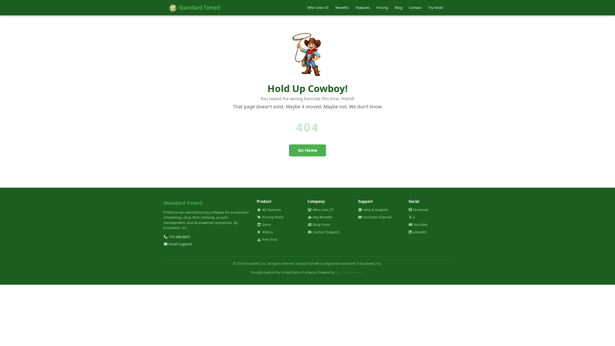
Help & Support (375, 209)
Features (363, 7)
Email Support (180, 243)
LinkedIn (419, 232)
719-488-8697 (179, 236)
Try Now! (435, 7)
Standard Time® (200, 7)
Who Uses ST (318, 7)
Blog (398, 7)
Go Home (307, 150)
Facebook (420, 209)
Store (266, 224)
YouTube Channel (377, 217)
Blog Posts (321, 224)
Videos (267, 232)
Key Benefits (322, 217)
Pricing (382, 7)
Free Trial (269, 239)
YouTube (419, 224)
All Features (271, 209)
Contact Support (307, 166)
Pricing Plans (272, 217)
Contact (415, 7)
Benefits (342, 7)
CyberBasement (351, 272)
